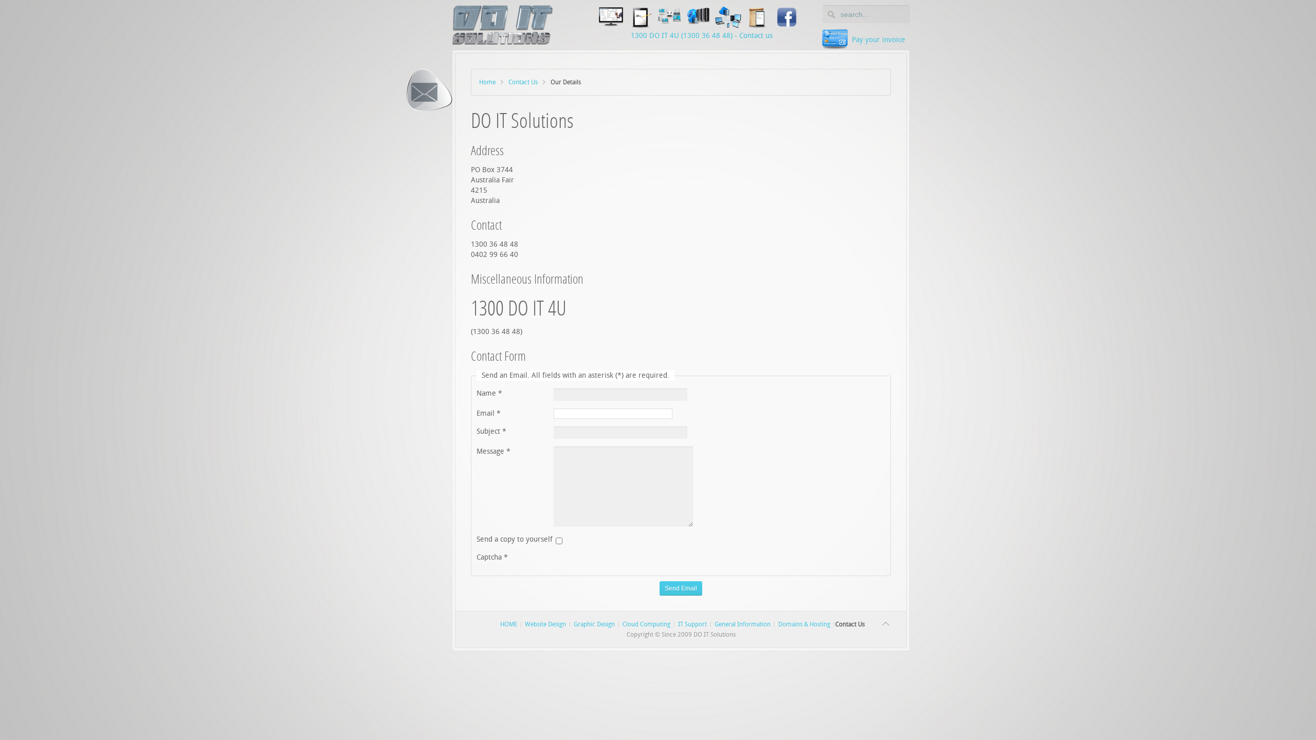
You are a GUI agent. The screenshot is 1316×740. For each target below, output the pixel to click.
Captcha (492, 557)
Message (493, 451)
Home (487, 82)
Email (489, 413)
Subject (491, 431)
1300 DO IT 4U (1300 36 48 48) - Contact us (702, 35)
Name (489, 393)
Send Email (681, 588)
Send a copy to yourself (515, 539)
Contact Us (523, 82)
